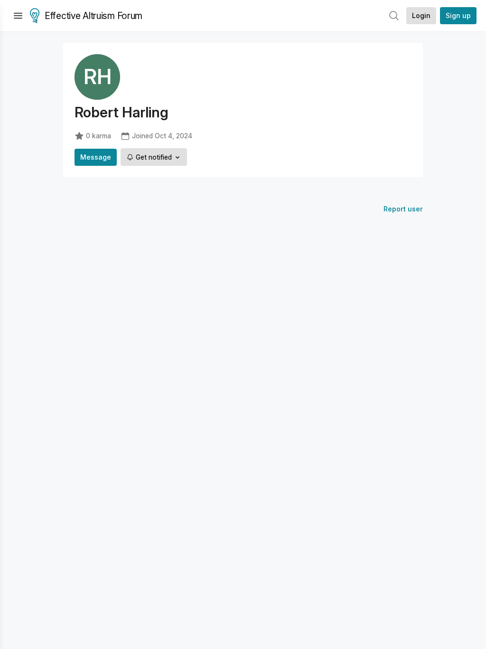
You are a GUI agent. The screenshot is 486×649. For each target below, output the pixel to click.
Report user (403, 209)
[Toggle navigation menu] (18, 15)
